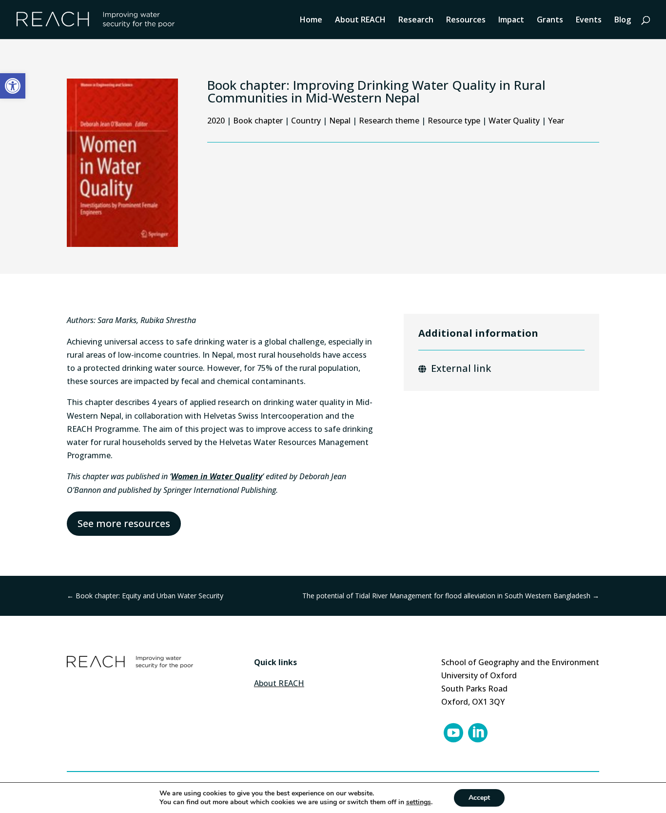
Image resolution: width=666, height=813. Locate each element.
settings (418, 802)
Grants (550, 20)
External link (461, 368)
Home (311, 20)
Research (415, 20)
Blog (622, 20)
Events (589, 20)
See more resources (124, 523)
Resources (466, 20)
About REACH (360, 20)
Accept (479, 797)
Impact (511, 20)
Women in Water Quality (216, 476)
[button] (12, 86)
